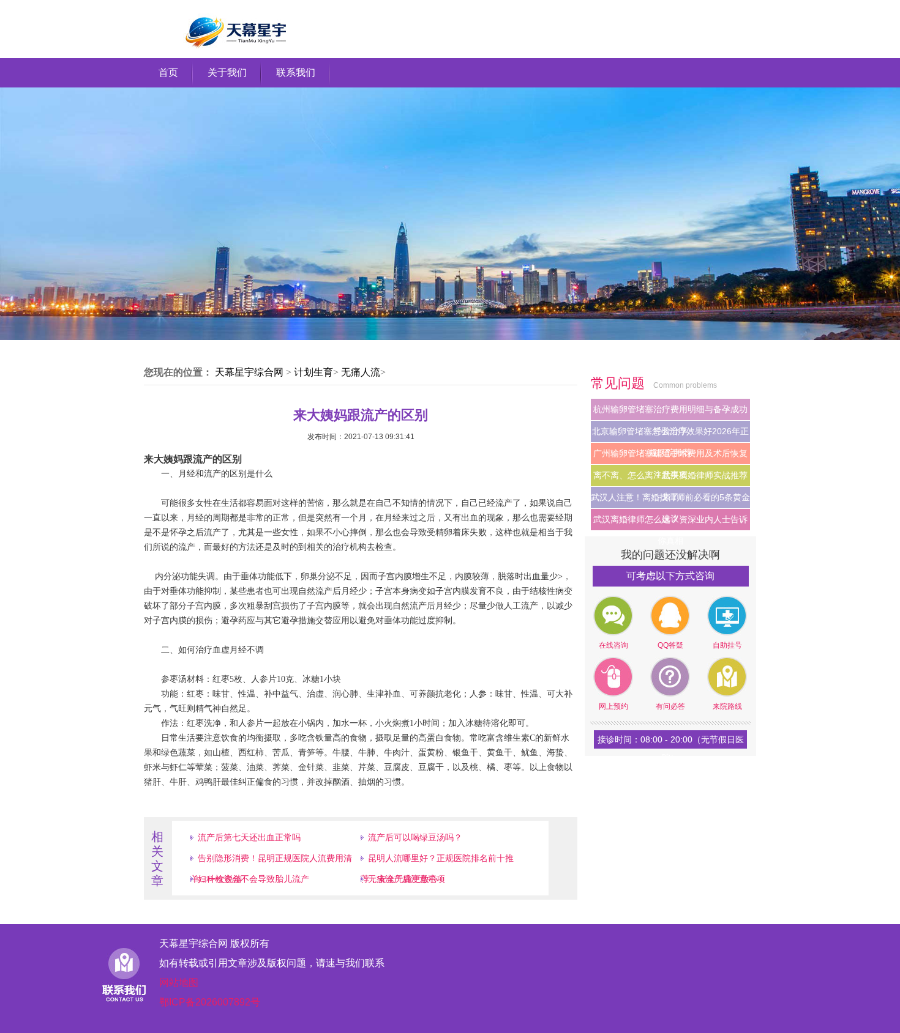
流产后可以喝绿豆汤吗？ (415, 837)
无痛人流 (360, 372)
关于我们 (227, 72)
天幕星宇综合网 (249, 372)
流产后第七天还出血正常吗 (249, 837)
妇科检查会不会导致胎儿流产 (253, 879)
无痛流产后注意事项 (406, 879)
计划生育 (313, 372)
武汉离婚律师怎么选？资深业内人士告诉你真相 (670, 522)
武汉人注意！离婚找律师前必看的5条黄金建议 (670, 500)
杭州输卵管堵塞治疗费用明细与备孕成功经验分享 (670, 412)
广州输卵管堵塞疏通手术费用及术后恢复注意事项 (670, 456)
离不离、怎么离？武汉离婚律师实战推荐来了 (670, 478)
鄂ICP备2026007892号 (209, 1002)
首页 (168, 72)
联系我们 (295, 72)
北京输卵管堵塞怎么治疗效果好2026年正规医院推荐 (670, 434)
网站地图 (178, 982)
